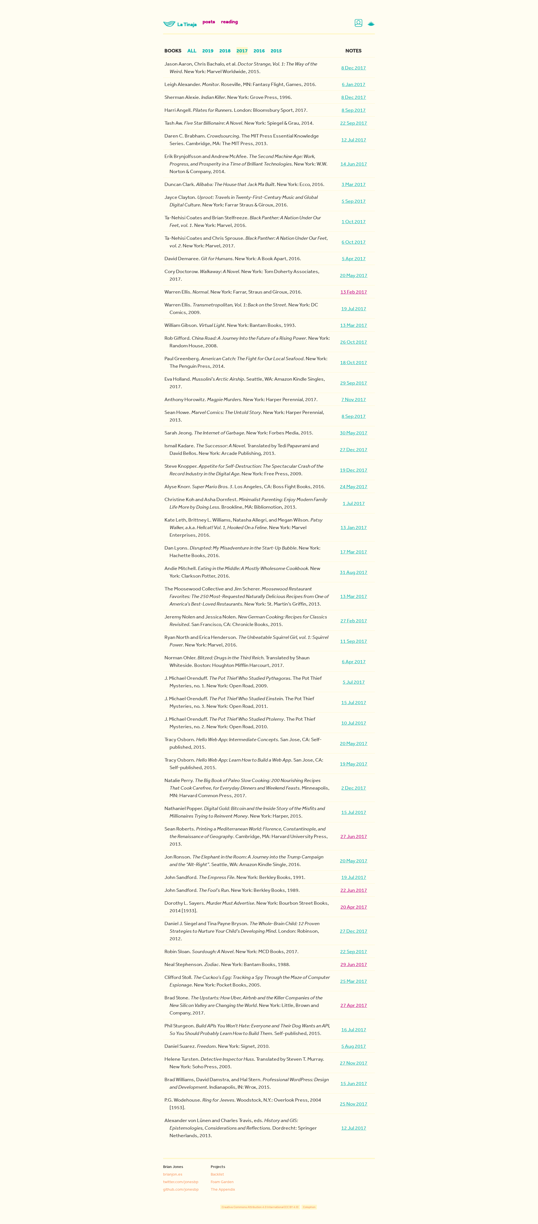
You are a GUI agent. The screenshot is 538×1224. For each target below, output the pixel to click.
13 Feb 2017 (353, 291)
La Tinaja (187, 24)
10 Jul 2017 (353, 723)
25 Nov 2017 (353, 1103)
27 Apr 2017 (353, 1005)
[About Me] (359, 23)
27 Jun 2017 (353, 836)
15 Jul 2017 (353, 702)
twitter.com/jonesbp (180, 1181)
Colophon (309, 1207)
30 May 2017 (353, 432)
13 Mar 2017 (353, 325)
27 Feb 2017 (353, 620)
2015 (276, 50)
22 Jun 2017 (353, 890)
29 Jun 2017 (353, 964)
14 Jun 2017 (353, 163)
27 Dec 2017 (353, 449)
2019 (208, 50)
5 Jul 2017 (354, 682)
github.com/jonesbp (181, 1189)
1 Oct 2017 (354, 221)
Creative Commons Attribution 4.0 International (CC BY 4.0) (260, 1207)
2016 (259, 50)
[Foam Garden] (371, 23)
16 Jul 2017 (353, 1029)
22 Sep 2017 (353, 123)
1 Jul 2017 (354, 503)
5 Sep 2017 (354, 201)
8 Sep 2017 (354, 110)
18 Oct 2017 (353, 362)
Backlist (217, 1174)
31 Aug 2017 (353, 572)
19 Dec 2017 (353, 470)
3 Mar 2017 (354, 184)
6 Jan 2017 (353, 84)
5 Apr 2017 (354, 258)
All (191, 50)
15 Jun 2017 (353, 1083)
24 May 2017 (353, 486)
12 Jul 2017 (353, 139)
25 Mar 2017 (353, 981)
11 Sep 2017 (353, 641)
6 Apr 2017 (354, 661)
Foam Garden (222, 1181)
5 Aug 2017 (353, 1046)
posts (209, 21)
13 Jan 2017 (353, 527)
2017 (242, 50)
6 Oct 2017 (354, 242)
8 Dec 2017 (353, 67)
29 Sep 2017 (353, 383)
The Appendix (223, 1189)
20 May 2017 (353, 275)
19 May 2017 (353, 763)
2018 (225, 50)
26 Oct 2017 (353, 342)
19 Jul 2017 (353, 308)
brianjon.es (172, 1174)
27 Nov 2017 (353, 1063)
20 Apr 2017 (353, 907)
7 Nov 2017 (353, 399)
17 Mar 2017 (353, 551)
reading (229, 21)
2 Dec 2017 (353, 788)
